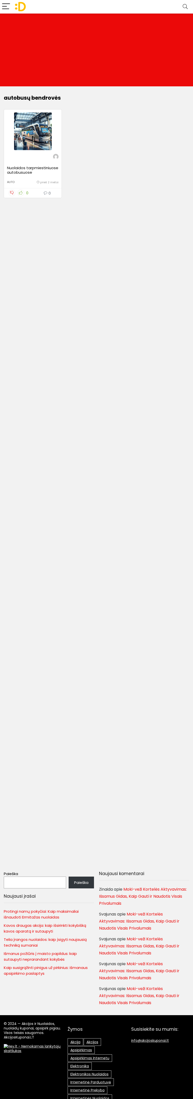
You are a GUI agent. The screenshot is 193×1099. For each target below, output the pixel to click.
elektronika (79, 1066)
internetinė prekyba (87, 1090)
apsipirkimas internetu (89, 1058)
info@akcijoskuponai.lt (150, 1040)
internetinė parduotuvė (90, 1082)
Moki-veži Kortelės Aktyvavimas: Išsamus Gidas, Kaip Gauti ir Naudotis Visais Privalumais (143, 896)
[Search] (185, 6)
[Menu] (6, 6)
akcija (75, 1042)
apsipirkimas (81, 1050)
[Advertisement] (96, 51)
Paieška (11, 873)
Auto (11, 182)
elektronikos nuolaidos (89, 1074)
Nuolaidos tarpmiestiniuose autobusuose (32, 170)
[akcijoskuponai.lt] (56, 157)
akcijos (92, 1042)
